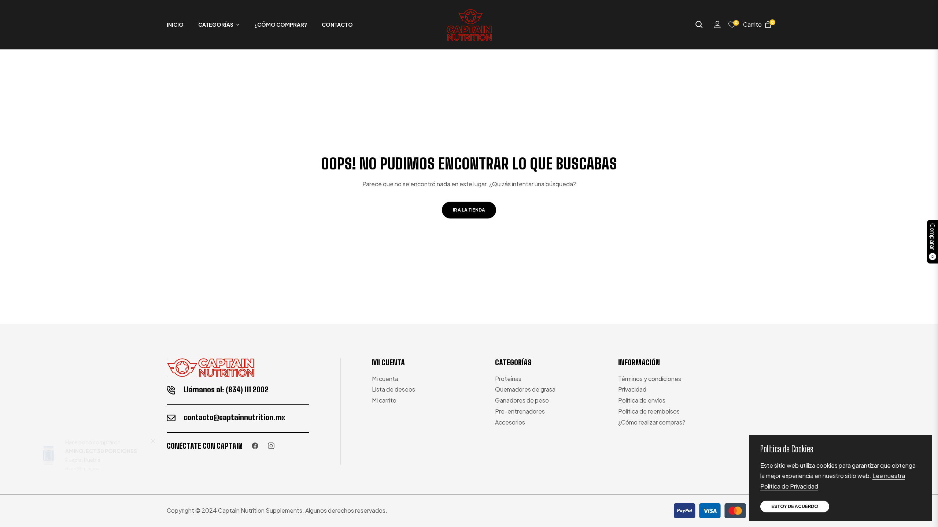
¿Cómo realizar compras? (651, 422)
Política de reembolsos (649, 411)
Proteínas (508, 378)
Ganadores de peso (522, 400)
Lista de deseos (393, 389)
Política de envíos (641, 400)
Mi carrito (384, 400)
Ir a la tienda (469, 210)
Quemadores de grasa (525, 389)
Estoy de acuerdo (794, 506)
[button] (699, 24)
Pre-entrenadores (520, 411)
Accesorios (510, 422)
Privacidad (632, 389)
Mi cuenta (385, 378)
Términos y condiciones (649, 378)
